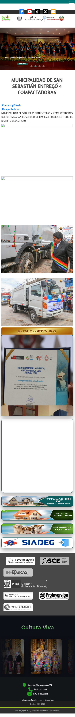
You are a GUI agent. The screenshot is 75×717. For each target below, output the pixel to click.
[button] (37, 331)
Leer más (22, 64)
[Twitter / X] (45, 11)
